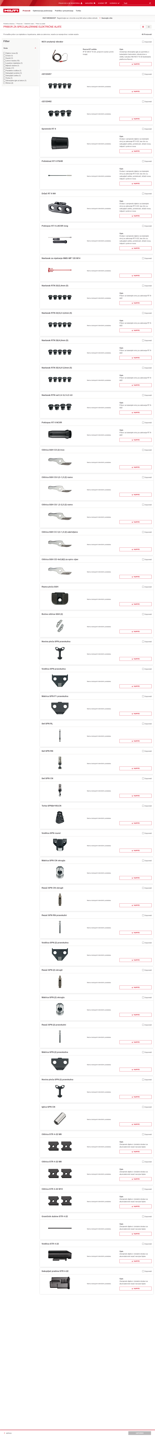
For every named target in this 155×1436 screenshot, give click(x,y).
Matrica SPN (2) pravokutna (55, 1052)
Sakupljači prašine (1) (14, 73)
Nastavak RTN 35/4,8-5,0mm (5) (57, 367)
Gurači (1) (9, 58)
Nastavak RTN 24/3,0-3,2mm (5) (57, 313)
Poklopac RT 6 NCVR (52, 422)
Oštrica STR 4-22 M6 (52, 1134)
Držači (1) (9, 56)
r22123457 (47, 74)
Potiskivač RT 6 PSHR (52, 161)
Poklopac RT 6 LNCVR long (55, 226)
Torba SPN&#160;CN (51, 805)
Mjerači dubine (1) (12, 65)
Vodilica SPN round (51, 833)
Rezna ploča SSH (50, 586)
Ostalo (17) (10, 68)
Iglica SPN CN (48, 1107)
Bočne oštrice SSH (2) (52, 614)
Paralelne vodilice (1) (13, 70)
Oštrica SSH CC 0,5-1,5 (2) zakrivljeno (60, 532)
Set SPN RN (47, 751)
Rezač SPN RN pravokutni (54, 915)
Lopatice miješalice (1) (14, 63)
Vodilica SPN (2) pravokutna (55, 942)
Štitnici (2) (9, 83)
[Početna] (11, 10)
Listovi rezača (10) (12, 61)
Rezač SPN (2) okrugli (52, 970)
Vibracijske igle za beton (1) (16, 80)
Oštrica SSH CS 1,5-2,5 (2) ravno (57, 504)
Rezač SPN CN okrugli (52, 888)
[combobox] (137, 3)
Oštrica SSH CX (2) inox (53, 450)
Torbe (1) (9, 78)
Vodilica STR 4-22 (50, 1243)
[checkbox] (147, 42)
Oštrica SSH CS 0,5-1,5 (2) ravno (57, 477)
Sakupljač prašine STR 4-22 (55, 1271)
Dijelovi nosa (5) (12, 53)
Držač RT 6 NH (49, 193)
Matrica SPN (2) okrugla (53, 997)
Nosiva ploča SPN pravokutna (56, 641)
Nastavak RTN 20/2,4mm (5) (55, 285)
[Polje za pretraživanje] (150, 3)
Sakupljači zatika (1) (13, 75)
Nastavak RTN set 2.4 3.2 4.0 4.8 (57, 395)
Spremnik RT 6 (49, 128)
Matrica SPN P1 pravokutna (55, 696)
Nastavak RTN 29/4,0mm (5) (55, 340)
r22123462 (47, 101)
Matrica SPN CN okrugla (53, 860)
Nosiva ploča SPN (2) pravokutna (57, 1079)
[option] (143, 27)
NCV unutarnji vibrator (52, 41)
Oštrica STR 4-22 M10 (52, 1189)
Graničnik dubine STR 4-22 (55, 1216)
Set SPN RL (47, 723)
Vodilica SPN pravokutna (54, 669)
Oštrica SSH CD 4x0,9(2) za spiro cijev (60, 559)
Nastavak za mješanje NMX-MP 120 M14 (61, 258)
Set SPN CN (47, 778)
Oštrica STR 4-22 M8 (52, 1161)
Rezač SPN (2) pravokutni (54, 1024)
